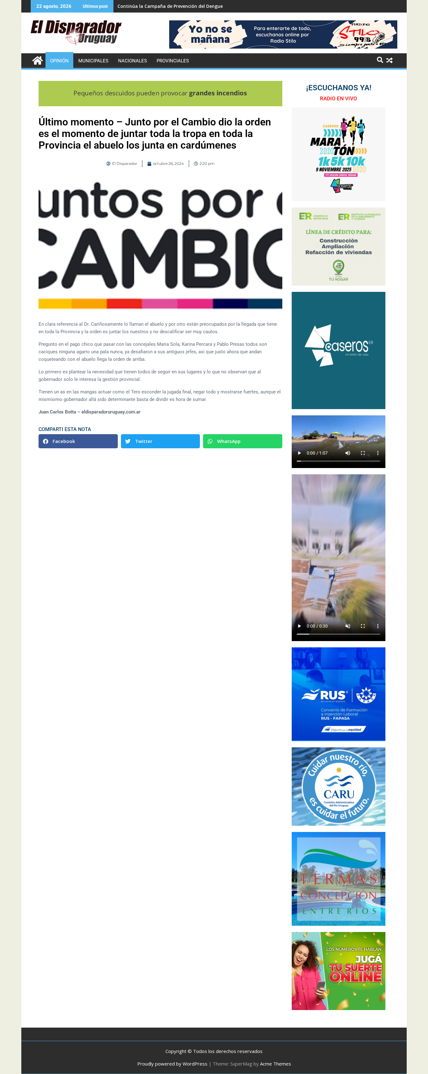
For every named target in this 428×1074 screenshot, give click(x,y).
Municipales (93, 61)
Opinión (59, 61)
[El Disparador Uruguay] (37, 60)
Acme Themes (275, 1064)
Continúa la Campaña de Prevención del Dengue (170, 6)
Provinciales (173, 61)
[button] (78, 441)
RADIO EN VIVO (338, 98)
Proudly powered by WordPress (172, 1064)
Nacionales (132, 61)
